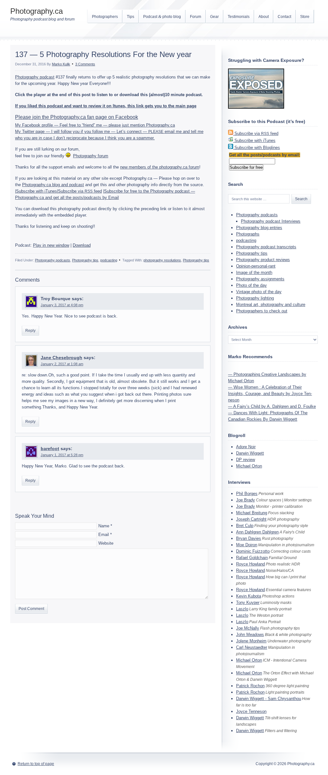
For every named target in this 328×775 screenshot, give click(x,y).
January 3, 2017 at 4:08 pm (62, 305)
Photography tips (85, 260)
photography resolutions (162, 260)
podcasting (108, 260)
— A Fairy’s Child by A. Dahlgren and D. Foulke (272, 406)
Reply (30, 330)
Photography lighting (255, 298)
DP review (245, 459)
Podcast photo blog (162, 16)
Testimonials (239, 16)
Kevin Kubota (248, 596)
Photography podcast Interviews (270, 221)
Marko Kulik (61, 64)
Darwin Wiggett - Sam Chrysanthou (268, 698)
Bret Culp (244, 525)
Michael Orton (249, 466)
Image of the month (254, 272)
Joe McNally (247, 628)
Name (103, 526)
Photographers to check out (261, 311)
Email (103, 534)
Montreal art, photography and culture (270, 304)
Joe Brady (245, 500)
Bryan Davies (248, 538)
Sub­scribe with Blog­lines (257, 147)
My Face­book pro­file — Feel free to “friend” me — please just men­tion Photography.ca (95, 125)
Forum (195, 16)
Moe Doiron (246, 544)
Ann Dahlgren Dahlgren (257, 532)
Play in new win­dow (51, 245)
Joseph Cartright (251, 519)
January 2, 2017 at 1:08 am (62, 364)
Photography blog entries (259, 227)
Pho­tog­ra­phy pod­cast (34, 77)
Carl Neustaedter (251, 647)
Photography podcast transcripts (266, 246)
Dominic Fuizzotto (253, 551)
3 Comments (85, 64)
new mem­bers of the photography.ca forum (159, 167)
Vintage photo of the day (259, 291)
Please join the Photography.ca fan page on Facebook (76, 117)
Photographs (247, 234)
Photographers (105, 16)
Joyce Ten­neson (251, 711)
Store (304, 16)
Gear (214, 16)
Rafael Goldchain (252, 557)
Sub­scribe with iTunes (36, 191)
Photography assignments (260, 278)
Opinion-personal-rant (255, 266)
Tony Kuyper (247, 602)
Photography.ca (36, 11)
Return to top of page (36, 764)
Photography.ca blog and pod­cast (53, 184)
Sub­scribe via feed (80, 191)
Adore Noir (246, 446)
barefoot (50, 448)
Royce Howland (250, 564)
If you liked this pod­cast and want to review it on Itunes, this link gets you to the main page (105, 105)
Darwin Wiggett (250, 453)
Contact (284, 16)
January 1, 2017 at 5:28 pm (62, 455)
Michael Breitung (251, 512)
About (263, 16)
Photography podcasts (52, 260)
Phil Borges (247, 493)
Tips (130, 16)
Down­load (82, 245)
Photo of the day (251, 285)
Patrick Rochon (250, 685)
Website (105, 543)
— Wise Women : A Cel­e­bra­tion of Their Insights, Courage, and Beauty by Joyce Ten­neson (270, 393)
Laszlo (242, 608)
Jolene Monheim (251, 641)
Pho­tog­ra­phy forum (90, 155)
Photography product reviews (263, 259)
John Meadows (250, 634)
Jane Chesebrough (61, 357)
